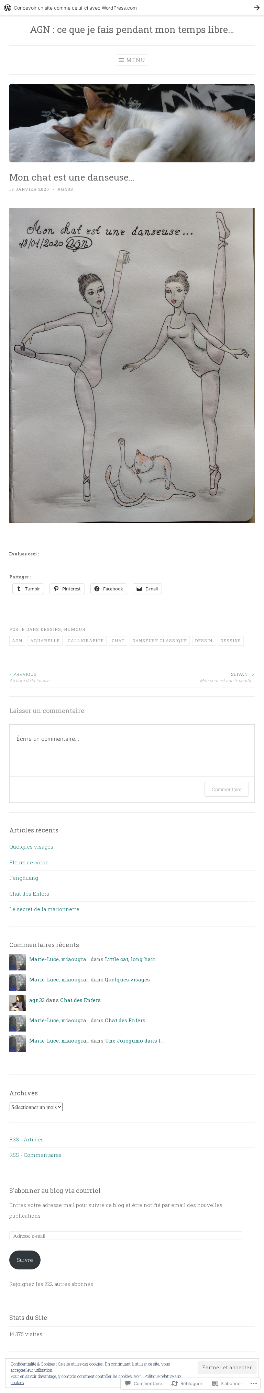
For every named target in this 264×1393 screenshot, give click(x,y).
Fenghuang (23, 877)
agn (17, 640)
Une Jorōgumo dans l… (134, 1040)
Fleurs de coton (29, 862)
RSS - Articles (26, 1139)
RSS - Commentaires (35, 1154)
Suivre (25, 1259)
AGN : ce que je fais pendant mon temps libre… (132, 29)
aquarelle (45, 640)
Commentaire (227, 789)
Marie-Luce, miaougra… (59, 959)
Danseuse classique (159, 640)
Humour (75, 629)
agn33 (65, 189)
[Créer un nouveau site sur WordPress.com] (132, 7)
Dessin (203, 640)
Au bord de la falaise (29, 677)
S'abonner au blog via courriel (55, 1190)
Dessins (51, 629)
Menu (135, 60)
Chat (118, 640)
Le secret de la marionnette (44, 909)
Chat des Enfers (29, 893)
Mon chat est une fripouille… (227, 677)
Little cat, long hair (130, 959)
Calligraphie (86, 640)
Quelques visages (31, 846)
